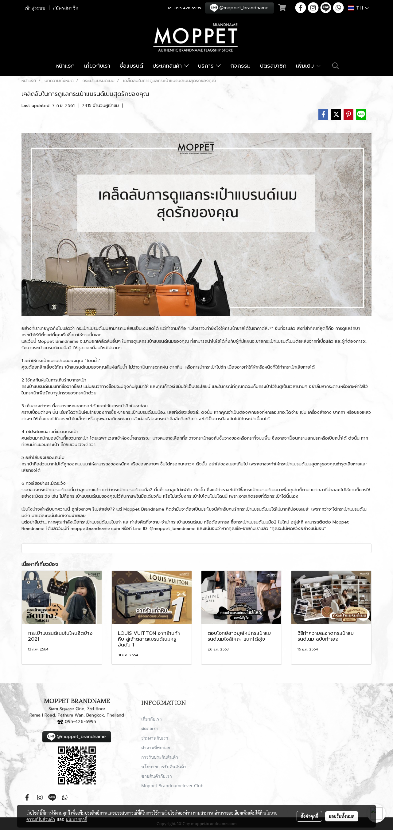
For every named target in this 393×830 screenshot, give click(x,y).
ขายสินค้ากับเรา (156, 776)
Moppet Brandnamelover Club (172, 785)
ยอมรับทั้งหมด (342, 816)
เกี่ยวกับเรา (97, 65)
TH (359, 8)
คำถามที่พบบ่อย (155, 747)
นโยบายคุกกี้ (76, 819)
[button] (335, 66)
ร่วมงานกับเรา (154, 738)
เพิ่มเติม (306, 65)
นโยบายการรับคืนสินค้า (163, 766)
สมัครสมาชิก (65, 8)
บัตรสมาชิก (273, 65)
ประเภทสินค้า (168, 65)
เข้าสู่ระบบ (35, 8)
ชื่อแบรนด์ (131, 65)
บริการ (207, 65)
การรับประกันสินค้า (159, 757)
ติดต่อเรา (149, 728)
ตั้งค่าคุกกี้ (309, 816)
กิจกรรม (240, 65)
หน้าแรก (65, 65)
